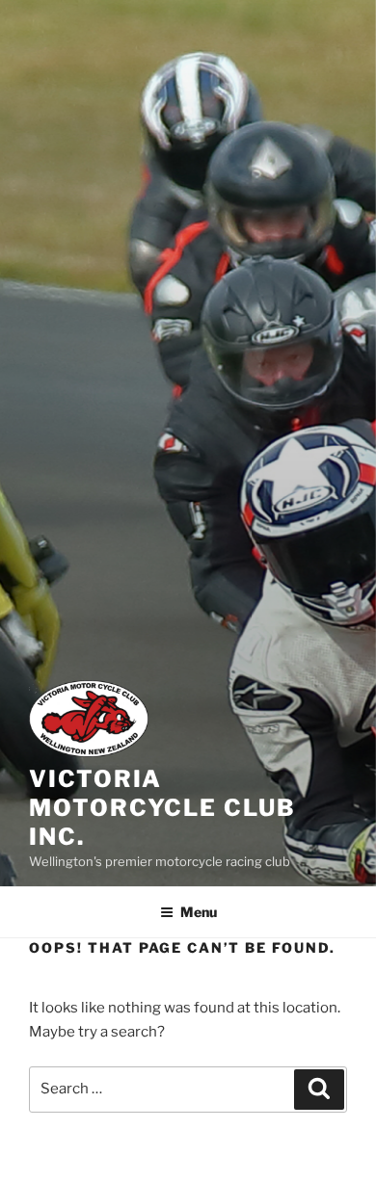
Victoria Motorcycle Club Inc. (162, 808)
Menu (198, 912)
